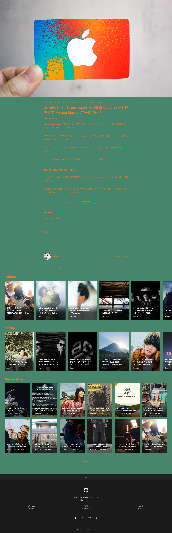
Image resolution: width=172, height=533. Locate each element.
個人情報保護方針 (86, 508)
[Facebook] (75, 517)
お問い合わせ (31, 506)
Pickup (10, 328)
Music (50, 102)
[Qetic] (7, 7)
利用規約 (31, 508)
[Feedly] (96, 517)
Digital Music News (53, 128)
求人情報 (140, 506)
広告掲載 (86, 506)
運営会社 (140, 508)
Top (45, 102)
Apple (46, 218)
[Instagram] (89, 517)
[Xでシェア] (86, 267)
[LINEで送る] (112, 267)
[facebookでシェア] (59, 267)
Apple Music (93, 124)
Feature (10, 277)
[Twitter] (82, 517)
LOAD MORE (86, 462)
